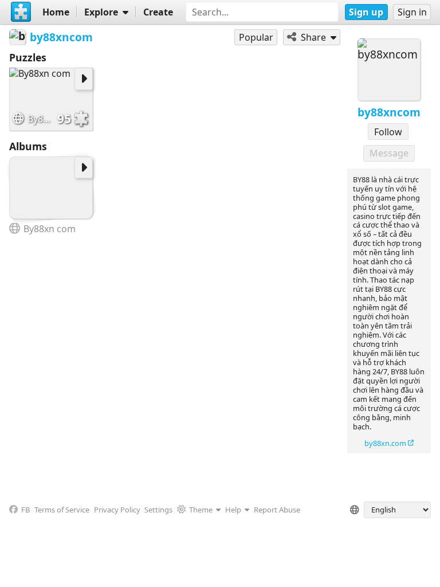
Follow (388, 132)
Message (389, 153)
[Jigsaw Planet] (21, 12)
